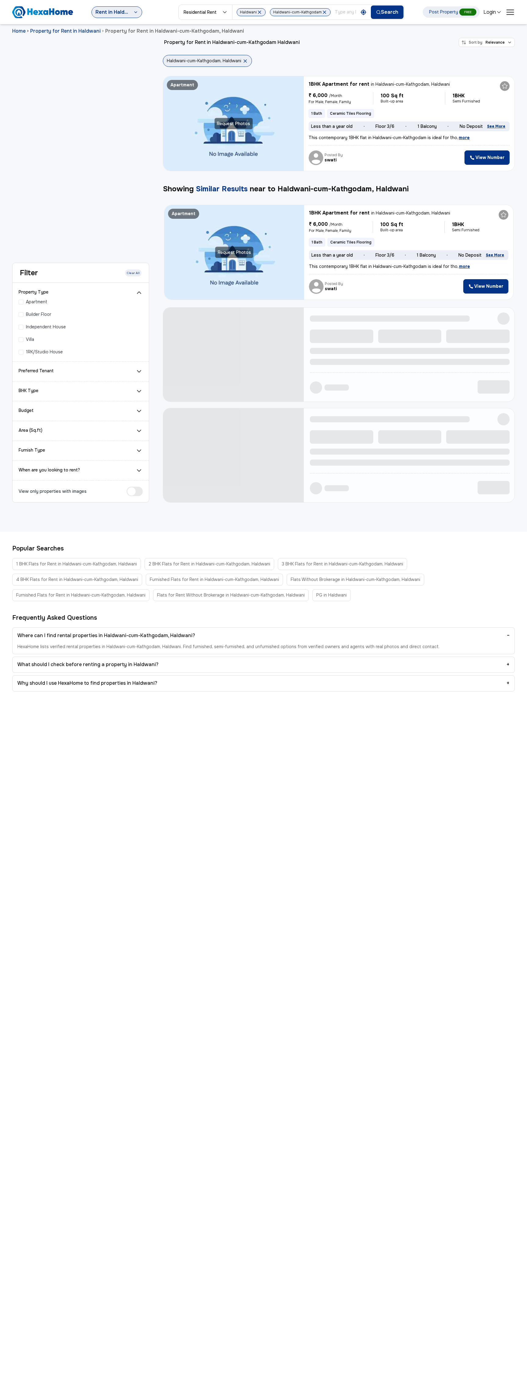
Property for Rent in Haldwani (65, 31)
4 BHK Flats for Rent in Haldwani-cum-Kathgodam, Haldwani (77, 579)
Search (389, 12)
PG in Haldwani (331, 595)
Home (19, 31)
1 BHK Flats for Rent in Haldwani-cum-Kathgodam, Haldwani (76, 564)
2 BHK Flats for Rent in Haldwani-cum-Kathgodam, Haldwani (209, 564)
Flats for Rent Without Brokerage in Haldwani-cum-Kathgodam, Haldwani (231, 595)
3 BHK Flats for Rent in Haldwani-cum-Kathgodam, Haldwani (342, 564)
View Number (489, 157)
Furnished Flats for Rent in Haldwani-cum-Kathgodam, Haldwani (214, 579)
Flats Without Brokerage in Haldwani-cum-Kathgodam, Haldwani (355, 579)
